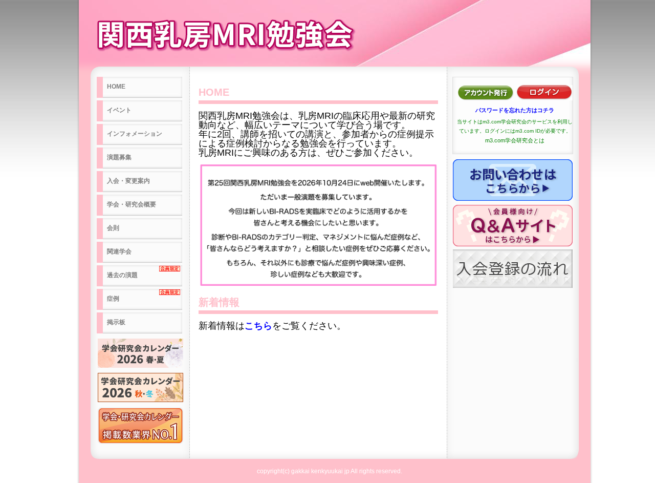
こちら (258, 326)
